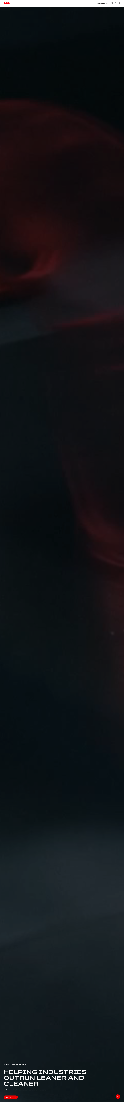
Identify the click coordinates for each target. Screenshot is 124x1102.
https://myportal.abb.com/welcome (119, 3)
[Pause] (118, 1096)
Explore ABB (101, 3)
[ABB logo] (7, 3)
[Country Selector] (112, 3)
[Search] (116, 3)
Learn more (9, 1097)
